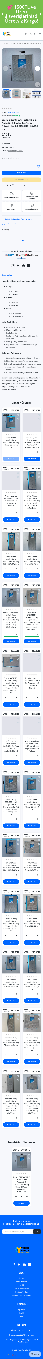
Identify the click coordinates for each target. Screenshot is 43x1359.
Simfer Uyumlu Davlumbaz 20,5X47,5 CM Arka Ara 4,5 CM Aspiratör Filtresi (11, 746)
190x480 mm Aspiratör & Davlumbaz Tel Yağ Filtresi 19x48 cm (32, 560)
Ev (2, 43)
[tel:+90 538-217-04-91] (31, 34)
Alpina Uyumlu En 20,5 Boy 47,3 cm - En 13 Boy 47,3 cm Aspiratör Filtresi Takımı (31, 746)
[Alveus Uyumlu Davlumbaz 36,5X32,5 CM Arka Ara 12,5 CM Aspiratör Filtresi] (32, 422)
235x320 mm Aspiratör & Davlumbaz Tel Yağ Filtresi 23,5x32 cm (11, 866)
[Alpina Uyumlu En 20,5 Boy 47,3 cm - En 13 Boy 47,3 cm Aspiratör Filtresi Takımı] (32, 726)
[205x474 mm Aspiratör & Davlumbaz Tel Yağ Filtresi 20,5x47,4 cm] (32, 964)
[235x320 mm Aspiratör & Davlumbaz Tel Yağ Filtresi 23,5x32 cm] (11, 847)
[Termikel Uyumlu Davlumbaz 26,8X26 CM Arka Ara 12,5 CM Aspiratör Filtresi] (32, 662)
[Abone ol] (37, 1231)
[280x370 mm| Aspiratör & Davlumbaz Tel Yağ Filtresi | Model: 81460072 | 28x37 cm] (11, 903)
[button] (2, 14)
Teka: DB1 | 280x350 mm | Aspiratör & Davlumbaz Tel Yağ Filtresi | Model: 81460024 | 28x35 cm (11, 806)
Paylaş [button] (6, 229)
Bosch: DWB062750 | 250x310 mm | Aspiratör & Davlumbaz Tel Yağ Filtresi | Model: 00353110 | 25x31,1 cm (11, 619)
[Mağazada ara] (35, 34)
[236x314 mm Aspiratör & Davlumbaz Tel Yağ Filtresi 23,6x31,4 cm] (32, 784)
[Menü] (40, 34)
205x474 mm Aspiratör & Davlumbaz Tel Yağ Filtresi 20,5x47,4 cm (32, 984)
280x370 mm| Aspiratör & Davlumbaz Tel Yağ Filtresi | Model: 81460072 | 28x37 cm (11, 924)
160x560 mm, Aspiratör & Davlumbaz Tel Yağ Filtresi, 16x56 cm (11, 1041)
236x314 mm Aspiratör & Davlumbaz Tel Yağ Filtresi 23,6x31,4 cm (32, 804)
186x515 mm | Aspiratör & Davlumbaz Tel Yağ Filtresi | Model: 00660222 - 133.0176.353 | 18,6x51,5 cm (11, 1105)
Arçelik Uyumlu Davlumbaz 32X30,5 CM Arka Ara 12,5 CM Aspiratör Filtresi (11, 501)
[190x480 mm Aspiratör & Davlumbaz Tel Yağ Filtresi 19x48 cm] (32, 541)
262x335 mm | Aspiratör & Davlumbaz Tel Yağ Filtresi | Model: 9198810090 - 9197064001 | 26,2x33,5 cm (32, 1105)
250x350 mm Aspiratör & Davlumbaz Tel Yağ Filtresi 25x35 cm (11, 983)
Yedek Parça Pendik (13, 112)
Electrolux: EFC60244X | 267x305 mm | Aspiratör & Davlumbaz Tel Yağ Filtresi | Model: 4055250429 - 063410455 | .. (32, 621)
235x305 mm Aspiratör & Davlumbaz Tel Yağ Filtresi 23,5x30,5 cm (11, 442)
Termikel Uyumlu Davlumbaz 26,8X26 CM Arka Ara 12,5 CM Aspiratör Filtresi (32, 683)
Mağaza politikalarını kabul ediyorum (16, 185)
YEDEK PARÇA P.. (6, 410)
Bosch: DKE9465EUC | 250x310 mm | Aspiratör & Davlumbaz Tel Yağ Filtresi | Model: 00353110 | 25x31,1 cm (21, 1184)
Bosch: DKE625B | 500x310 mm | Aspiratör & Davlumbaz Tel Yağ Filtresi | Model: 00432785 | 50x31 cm (11, 685)
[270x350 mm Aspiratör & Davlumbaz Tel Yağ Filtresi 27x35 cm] (32, 903)
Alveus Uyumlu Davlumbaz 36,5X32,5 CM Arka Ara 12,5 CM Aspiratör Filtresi (32, 442)
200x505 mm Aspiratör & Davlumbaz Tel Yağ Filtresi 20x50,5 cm (11, 560)
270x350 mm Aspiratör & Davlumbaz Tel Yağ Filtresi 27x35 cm (32, 922)
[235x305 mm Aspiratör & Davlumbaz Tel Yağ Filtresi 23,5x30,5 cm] (11, 422)
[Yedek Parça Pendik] (6, 34)
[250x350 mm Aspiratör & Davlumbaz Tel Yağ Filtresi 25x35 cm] (11, 964)
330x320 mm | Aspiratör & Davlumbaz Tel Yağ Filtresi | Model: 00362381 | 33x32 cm (32, 1044)
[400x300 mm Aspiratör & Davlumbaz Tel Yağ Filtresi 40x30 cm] (32, 847)
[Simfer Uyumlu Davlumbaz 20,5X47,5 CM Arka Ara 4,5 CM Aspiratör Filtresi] (11, 726)
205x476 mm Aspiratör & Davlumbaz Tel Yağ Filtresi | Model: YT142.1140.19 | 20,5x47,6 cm (32, 502)
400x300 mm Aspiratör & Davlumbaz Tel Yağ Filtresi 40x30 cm (32, 866)
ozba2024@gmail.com (25, 1335)
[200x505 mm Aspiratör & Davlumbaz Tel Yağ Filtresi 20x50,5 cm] (11, 541)
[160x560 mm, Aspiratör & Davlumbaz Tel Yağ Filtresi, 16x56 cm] (11, 1022)
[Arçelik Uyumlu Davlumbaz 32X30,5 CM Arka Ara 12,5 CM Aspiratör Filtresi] (11, 480)
